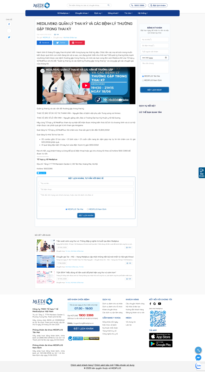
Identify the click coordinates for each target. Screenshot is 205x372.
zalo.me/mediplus (156, 308)
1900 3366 (86, 315)
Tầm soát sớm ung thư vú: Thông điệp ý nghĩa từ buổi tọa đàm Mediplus (87, 241)
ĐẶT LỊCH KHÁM (83, 328)
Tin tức (67, 251)
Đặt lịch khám (159, 5)
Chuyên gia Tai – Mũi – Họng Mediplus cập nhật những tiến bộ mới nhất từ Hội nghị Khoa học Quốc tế (95, 257)
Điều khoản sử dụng (124, 365)
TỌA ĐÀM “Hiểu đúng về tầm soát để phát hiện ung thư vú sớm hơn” (86, 272)
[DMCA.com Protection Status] (91, 338)
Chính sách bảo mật (104, 365)
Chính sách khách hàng (82, 365)
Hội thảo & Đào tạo (70, 37)
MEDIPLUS (46, 37)
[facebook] (150, 303)
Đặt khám (201, 175)
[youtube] (159, 303)
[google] (154, 303)
